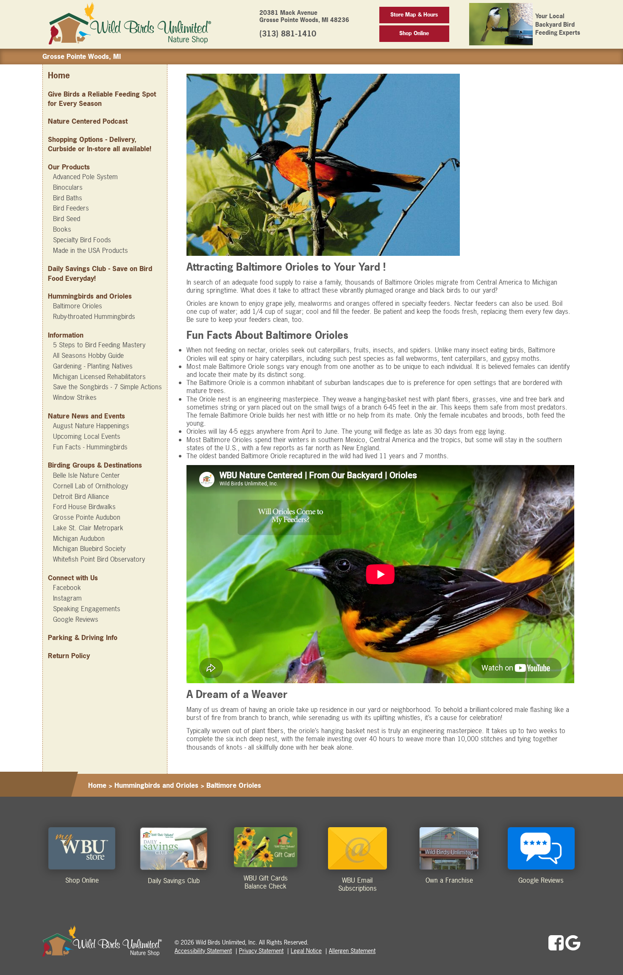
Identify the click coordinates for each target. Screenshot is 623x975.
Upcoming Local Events (86, 436)
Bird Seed (66, 218)
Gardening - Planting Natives (93, 366)
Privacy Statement (261, 951)
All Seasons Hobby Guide (88, 355)
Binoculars (68, 187)
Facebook (67, 587)
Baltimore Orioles (77, 305)
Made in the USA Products (90, 250)
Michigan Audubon (79, 538)
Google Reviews (75, 619)
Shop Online (414, 33)
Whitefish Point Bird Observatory (99, 559)
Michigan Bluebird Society (89, 548)
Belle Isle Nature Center (86, 475)
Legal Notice (306, 951)
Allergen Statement (352, 951)
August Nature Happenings (91, 425)
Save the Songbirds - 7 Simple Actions (107, 386)
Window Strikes (75, 397)
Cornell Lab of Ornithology (90, 485)
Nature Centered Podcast (88, 121)
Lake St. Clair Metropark (88, 527)
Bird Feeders (71, 208)
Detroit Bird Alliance (81, 496)
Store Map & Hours (414, 14)
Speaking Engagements (86, 608)
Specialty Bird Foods (82, 239)
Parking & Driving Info (82, 637)
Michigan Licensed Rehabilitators (99, 376)
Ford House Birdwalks (84, 506)
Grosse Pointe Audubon (86, 517)
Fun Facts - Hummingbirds (90, 446)
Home (59, 75)
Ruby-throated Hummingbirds (94, 316)
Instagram (67, 598)
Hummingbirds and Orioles (156, 785)
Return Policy (69, 655)
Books (62, 229)
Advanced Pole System (85, 176)
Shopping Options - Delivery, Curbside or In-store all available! (99, 144)
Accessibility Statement (203, 951)
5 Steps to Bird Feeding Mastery (99, 344)
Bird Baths (67, 197)
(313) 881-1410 (287, 34)
